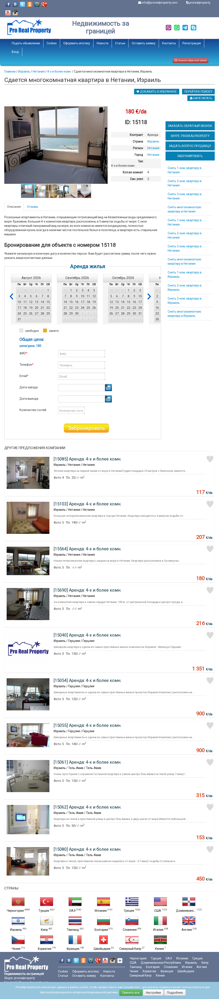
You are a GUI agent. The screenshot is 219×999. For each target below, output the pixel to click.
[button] (103, 110)
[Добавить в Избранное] (210, 459)
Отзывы (32, 206)
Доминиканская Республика (161, 962)
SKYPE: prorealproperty (190, 136)
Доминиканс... (186, 910)
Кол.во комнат (133, 172)
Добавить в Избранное (158, 91)
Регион (138, 148)
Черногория (15, 910)
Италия (158, 929)
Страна (138, 141)
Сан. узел (136, 179)
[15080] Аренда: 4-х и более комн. (87, 849)
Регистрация (191, 43)
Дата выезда (28, 398)
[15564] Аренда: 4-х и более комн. (87, 548)
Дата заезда (28, 387)
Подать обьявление (26, 43)
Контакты (169, 43)
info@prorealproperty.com (160, 2)
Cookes (52, 43)
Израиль (16, 929)
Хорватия (44, 948)
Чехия (16, 948)
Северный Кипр (130, 948)
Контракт (136, 135)
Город (139, 154)
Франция (73, 948)
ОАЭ (72, 910)
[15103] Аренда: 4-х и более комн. (87, 503)
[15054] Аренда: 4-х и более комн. (87, 680)
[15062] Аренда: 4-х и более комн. (87, 807)
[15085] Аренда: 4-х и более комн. (87, 459)
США (157, 910)
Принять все (131, 992)
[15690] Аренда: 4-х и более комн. (87, 590)
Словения (130, 929)
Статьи (120, 43)
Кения (159, 948)
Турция (43, 910)
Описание (14, 206)
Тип (140, 161)
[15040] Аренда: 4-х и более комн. (87, 635)
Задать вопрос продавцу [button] (190, 146)
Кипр (44, 929)
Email (23, 376)
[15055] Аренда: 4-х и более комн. (87, 725)
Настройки (153, 992)
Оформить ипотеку (76, 43)
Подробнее (175, 992)
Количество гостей (32, 410)
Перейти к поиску (198, 91)
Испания (101, 910)
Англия (187, 929)
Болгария (101, 929)
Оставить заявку (143, 43)
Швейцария (102, 948)
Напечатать (202, 98)
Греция (129, 910)
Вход (15, 51)
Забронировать (86, 428)
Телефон (26, 364)
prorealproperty (199, 2)
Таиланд (73, 929)
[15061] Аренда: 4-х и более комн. (87, 762)
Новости (102, 43)
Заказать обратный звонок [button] (192, 60)
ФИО (23, 353)
